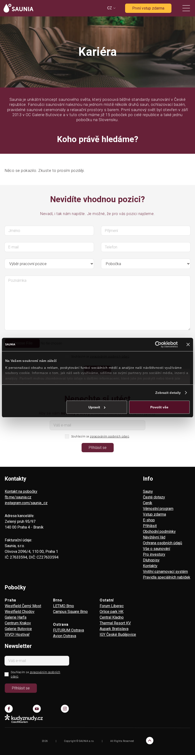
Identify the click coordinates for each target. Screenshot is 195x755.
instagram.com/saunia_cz (26, 503)
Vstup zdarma (154, 514)
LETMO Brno (63, 606)
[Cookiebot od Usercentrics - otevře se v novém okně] (157, 344)
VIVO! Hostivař (17, 634)
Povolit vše (159, 407)
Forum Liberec (112, 606)
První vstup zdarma (148, 8)
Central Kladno (112, 617)
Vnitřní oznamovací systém (165, 571)
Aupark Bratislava (114, 629)
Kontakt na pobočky (21, 491)
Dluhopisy (151, 560)
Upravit (94, 407)
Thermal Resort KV (115, 623)
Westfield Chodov (19, 611)
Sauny (148, 491)
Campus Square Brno (70, 611)
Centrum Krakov (18, 623)
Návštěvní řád (154, 537)
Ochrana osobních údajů (162, 543)
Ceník (147, 503)
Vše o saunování (156, 548)
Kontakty (150, 566)
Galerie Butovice (18, 629)
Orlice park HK (111, 611)
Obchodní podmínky (159, 531)
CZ (109, 8)
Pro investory (154, 554)
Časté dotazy (154, 497)
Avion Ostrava (64, 636)
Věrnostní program (158, 508)
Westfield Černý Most (23, 606)
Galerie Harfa (15, 617)
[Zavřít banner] (188, 344)
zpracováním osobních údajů (109, 436)
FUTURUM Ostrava (68, 630)
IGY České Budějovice (118, 634)
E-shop (149, 520)
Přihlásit (150, 526)
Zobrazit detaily (168, 393)
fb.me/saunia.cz (18, 497)
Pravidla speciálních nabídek (166, 577)
